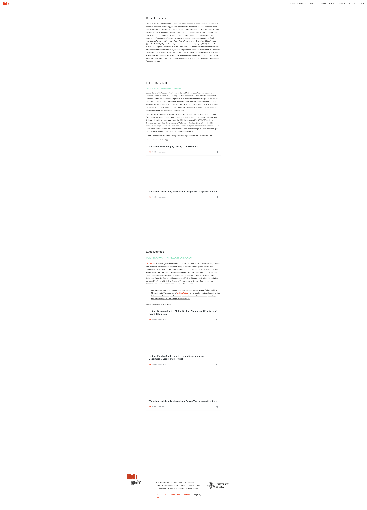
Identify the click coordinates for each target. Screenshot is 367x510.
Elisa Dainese (155, 252)
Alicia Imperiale (156, 18)
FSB (157, 498)
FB (161, 495)
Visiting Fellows (183, 293)
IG (166, 495)
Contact (186, 495)
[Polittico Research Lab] (6, 3)
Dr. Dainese (150, 264)
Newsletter (175, 495)
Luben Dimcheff (156, 83)
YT (157, 495)
